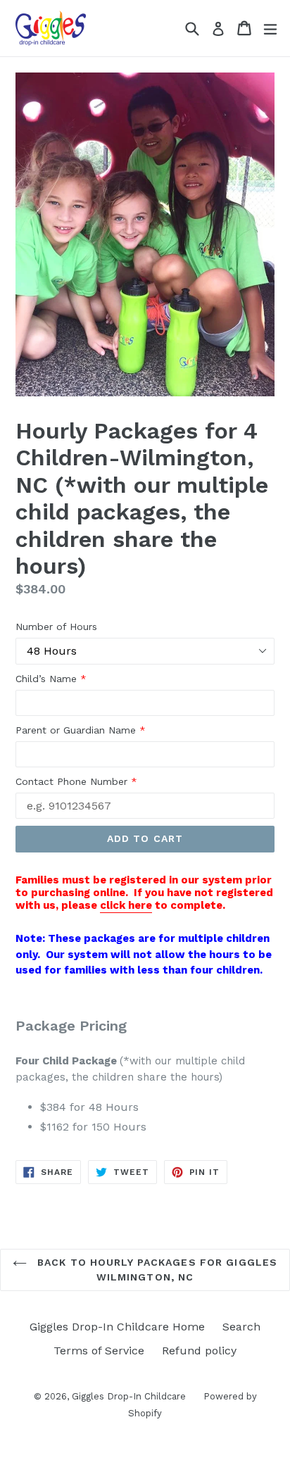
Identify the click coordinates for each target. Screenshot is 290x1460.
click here (126, 905)
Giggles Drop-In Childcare (129, 1396)
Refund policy (199, 1350)
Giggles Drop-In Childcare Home (117, 1326)
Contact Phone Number (76, 781)
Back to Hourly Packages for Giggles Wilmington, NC (155, 1270)
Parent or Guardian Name (80, 730)
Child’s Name (51, 678)
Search (241, 1326)
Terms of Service (98, 1350)
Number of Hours (56, 626)
